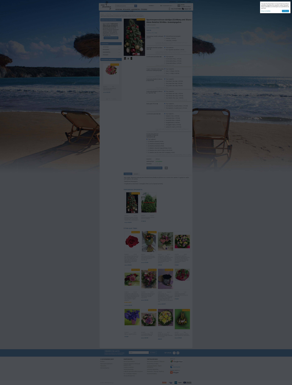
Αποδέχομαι (285, 11)
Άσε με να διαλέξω (265, 11)
